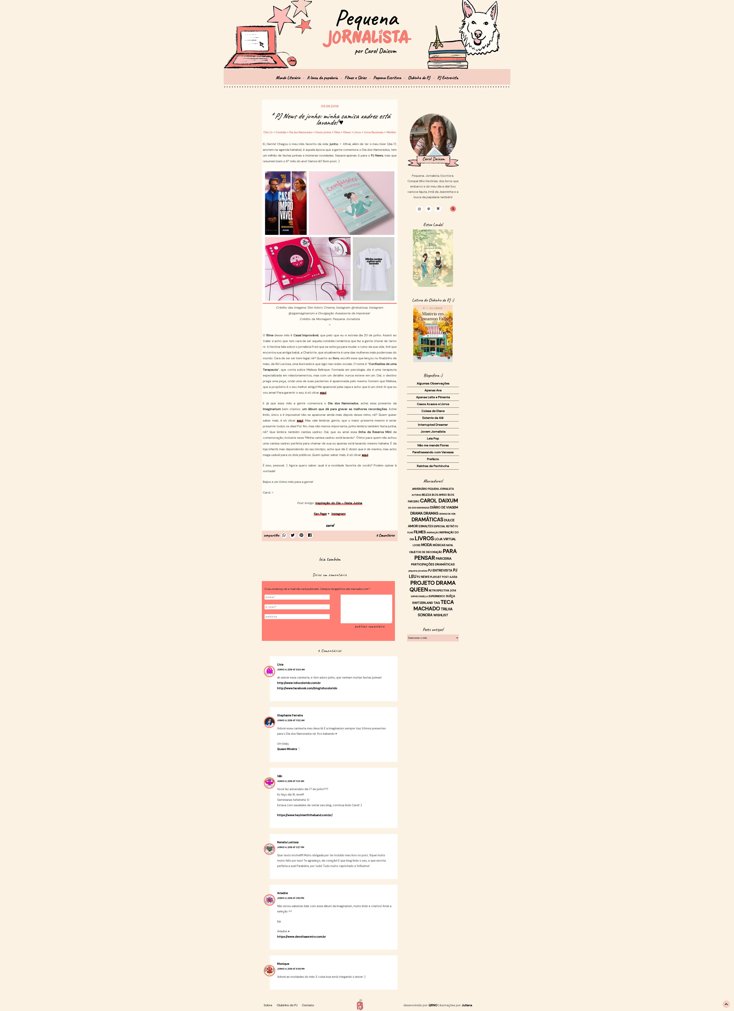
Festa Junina (323, 132)
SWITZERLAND (422, 603)
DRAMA (416, 513)
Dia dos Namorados (301, 132)
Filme (337, 132)
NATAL (449, 545)
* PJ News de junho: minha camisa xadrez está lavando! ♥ (330, 119)
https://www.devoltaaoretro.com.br (301, 937)
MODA (426, 544)
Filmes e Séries (355, 77)
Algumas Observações (433, 383)
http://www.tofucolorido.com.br (299, 683)
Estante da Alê (432, 418)
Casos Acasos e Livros (433, 404)
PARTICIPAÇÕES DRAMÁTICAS (433, 564)
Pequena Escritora (387, 77)
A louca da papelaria (322, 77)
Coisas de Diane (433, 411)
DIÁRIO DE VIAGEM (444, 507)
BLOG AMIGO (439, 494)
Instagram (338, 514)
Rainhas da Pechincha (433, 466)
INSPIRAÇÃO (433, 532)
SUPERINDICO (437, 596)
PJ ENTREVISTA (440, 570)
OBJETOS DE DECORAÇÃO (425, 552)
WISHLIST (440, 615)
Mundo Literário (288, 77)
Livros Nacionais (373, 132)
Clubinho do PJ (419, 77)
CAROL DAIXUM (439, 500)
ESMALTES (426, 526)
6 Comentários (385, 535)
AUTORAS (416, 495)
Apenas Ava (433, 390)
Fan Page (320, 514)
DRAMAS (431, 513)
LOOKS (417, 545)
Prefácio (433, 459)
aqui (323, 393)
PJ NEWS (423, 577)
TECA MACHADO (433, 605)
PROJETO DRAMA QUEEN (433, 586)
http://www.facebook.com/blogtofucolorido (307, 688)
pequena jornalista (417, 570)
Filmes (347, 132)
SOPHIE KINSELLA (419, 596)
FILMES (420, 531)
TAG (437, 603)
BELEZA (426, 494)
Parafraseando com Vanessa (433, 452)
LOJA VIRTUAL (445, 539)
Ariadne (282, 893)
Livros (357, 132)
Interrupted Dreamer (433, 425)
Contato (308, 1005)
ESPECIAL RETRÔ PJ (446, 526)
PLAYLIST (435, 577)
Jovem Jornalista (433, 432)
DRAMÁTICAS (427, 519)
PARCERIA (443, 558)
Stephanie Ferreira (290, 715)
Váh (279, 776)
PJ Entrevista (447, 77)
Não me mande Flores (433, 445)
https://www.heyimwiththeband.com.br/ (305, 815)
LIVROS (424, 538)
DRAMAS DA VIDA (447, 513)
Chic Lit (268, 132)
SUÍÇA (450, 596)
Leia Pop (433, 438)
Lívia (280, 664)
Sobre (268, 1005)
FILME (410, 532)
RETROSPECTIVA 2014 (442, 590)
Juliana (467, 1005)
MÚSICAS (439, 545)
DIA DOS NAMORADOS (418, 507)
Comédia (281, 132)
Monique (283, 964)
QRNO (433, 1005)
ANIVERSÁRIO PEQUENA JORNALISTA (433, 489)
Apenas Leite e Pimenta (433, 397)
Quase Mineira (287, 749)
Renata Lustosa (287, 842)
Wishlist (391, 132)
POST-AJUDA (449, 577)
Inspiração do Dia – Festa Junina (338, 503)
